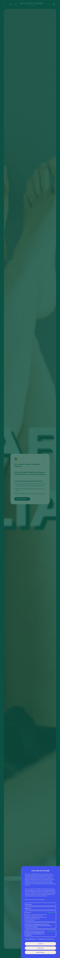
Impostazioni (40, 952)
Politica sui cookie (29, 899)
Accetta (40, 943)
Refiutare (40, 948)
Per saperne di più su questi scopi (45, 938)
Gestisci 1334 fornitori (30, 938)
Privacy (36, 899)
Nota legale (41, 899)
